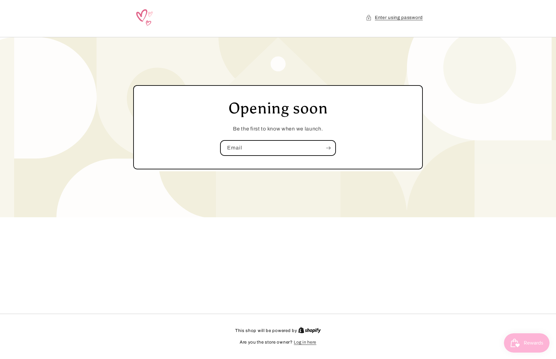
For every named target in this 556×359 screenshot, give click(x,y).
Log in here (305, 342)
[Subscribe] (328, 148)
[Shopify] (309, 330)
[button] (394, 17)
